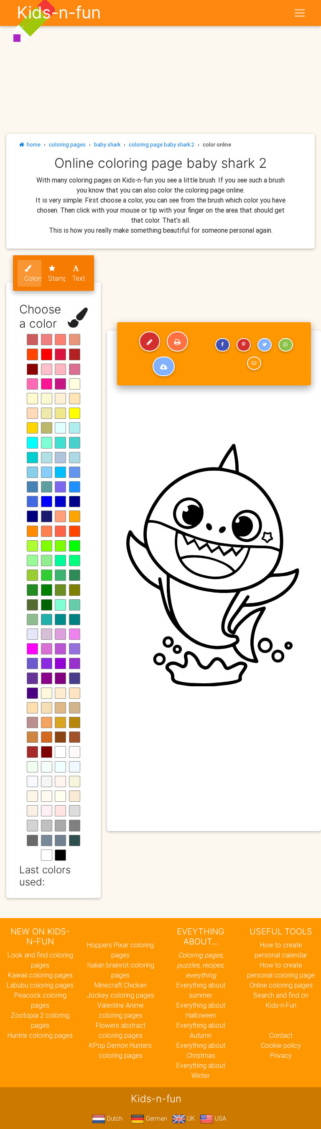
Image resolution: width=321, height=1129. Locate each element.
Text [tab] (78, 278)
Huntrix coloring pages (40, 1035)
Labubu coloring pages (40, 985)
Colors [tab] (32, 278)
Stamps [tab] (56, 278)
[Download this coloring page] (164, 367)
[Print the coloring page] (177, 341)
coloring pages (67, 144)
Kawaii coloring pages (40, 975)
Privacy (281, 1055)
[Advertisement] (214, 764)
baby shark (107, 144)
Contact (281, 1035)
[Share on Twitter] (264, 345)
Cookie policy (281, 1045)
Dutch (113, 1118)
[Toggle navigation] (299, 13)
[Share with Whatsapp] (285, 345)
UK (190, 1118)
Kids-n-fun (59, 12)
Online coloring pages (281, 985)
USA (219, 1118)
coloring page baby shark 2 (161, 144)
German (155, 1118)
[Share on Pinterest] (244, 345)
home (32, 144)
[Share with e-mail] (254, 363)
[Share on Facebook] (222, 345)
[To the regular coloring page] (149, 341)
